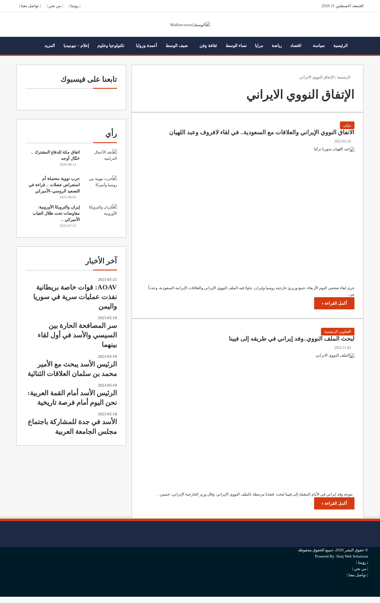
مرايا (259, 45)
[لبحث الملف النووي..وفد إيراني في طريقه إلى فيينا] (247, 417)
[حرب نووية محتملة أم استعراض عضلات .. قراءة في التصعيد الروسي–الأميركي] (100, 186)
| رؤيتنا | (74, 6)
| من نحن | (55, 6)
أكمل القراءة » (334, 303)
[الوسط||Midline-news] (190, 24)
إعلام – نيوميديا (76, 45)
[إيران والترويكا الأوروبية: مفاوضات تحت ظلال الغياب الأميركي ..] (100, 215)
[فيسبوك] (366, 524)
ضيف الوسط (177, 45)
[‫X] (366, 534)
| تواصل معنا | (30, 6)
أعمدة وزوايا (146, 45)
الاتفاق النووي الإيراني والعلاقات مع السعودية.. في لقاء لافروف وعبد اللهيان (261, 132)
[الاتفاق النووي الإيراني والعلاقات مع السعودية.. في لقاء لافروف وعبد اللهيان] (247, 211)
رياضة (277, 45)
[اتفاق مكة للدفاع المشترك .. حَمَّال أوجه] (100, 160)
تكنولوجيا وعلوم (110, 45)
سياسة (319, 45)
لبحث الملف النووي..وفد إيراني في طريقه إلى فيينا (291, 338)
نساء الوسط (236, 45)
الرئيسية (340, 45)
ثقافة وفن (208, 45)
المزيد (50, 45)
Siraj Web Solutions (352, 556)
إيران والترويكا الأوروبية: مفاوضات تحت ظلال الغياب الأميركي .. (56, 213)
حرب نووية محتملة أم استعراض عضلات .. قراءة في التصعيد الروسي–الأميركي (54, 184)
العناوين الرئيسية (337, 331)
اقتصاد (295, 45)
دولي (347, 125)
